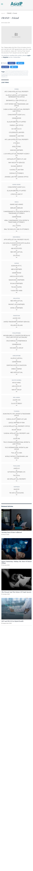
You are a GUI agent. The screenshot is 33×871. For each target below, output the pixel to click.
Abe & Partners (16, 269)
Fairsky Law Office (16, 125)
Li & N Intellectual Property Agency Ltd (16, 154)
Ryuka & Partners (16, 283)
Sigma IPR (16, 438)
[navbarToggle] (2, 4)
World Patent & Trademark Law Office (16, 457)
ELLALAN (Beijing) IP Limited (16, 122)
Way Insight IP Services (16, 162)
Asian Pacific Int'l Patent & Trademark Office (16, 414)
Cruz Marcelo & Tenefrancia (16, 341)
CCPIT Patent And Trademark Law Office (16, 105)
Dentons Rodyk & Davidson (16, 365)
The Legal (16, 475)
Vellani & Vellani (16, 325)
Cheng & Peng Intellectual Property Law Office (16, 110)
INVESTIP (16, 489)
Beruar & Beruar (16, 208)
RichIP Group (16, 430)
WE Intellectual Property (16, 479)
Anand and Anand (16, 204)
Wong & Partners (16, 308)
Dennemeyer (16, 118)
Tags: (3, 72)
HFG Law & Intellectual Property (16, 139)
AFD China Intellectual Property (16, 91)
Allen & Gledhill (16, 358)
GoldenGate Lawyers (16, 132)
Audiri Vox (16, 318)
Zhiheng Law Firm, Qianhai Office (16, 177)
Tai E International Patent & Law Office (16, 448)
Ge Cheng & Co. (16, 129)
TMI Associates (16, 287)
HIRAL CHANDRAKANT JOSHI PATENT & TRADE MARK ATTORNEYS (16, 221)
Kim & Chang (16, 382)
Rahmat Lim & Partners (16, 304)
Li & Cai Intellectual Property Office (16, 426)
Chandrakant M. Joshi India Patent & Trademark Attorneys (16, 212)
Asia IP (3, 13)
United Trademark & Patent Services (16, 322)
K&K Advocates (16, 248)
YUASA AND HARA (16, 290)
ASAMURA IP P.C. (16, 266)
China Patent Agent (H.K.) (16, 114)
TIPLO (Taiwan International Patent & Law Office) (16, 443)
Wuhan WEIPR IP (16, 166)
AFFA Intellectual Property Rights (16, 239)
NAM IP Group (16, 390)
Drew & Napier (16, 369)
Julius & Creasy (16, 403)
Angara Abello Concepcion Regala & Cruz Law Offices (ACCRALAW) (16, 336)
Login (28, 55)
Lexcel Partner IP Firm (17, 422)
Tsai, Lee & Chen (16, 453)
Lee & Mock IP (16, 386)
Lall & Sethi (16, 226)
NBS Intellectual (16, 252)
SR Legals (16, 255)
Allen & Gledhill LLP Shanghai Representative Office (16, 96)
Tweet (21, 63)
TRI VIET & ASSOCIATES (16, 493)
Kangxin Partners (16, 150)
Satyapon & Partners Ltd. (16, 472)
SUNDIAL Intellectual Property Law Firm (16, 434)
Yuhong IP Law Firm (16, 170)
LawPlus (16, 468)
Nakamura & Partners (16, 280)
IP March (16, 143)
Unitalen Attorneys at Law (16, 159)
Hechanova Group (16, 348)
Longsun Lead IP (16, 194)
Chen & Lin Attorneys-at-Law (16, 419)
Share (11, 63)
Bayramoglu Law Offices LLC (16, 100)
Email (14, 67)
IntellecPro (16, 146)
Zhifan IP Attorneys (16, 173)
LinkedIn (5, 67)
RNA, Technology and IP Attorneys (16, 229)
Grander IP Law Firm (16, 136)
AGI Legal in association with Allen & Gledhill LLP (16, 244)
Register (5, 57)
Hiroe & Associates (16, 276)
